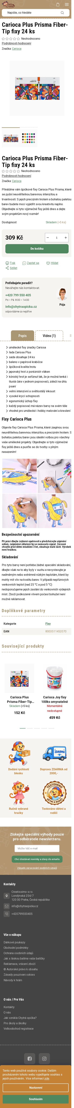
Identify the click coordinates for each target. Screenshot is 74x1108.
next (70, 694)
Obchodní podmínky (16, 947)
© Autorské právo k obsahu (21, 969)
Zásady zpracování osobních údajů (37, 867)
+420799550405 (22, 914)
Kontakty (9, 1007)
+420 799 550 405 (18, 295)
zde (46, 1078)
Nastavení (35, 1087)
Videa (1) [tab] (49, 336)
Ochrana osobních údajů (18, 953)
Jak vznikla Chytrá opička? (20, 1018)
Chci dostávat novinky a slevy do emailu (37, 859)
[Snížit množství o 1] (47, 237)
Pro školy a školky (15, 1023)
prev (4, 694)
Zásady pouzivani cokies (19, 974)
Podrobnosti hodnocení (16, 176)
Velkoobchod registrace (19, 1028)
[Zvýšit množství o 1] (65, 237)
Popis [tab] (22, 336)
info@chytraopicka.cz (21, 306)
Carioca (16, 181)
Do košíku (37, 248)
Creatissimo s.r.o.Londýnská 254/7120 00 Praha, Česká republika (30, 895)
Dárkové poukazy (14, 942)
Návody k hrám (13, 980)
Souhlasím (36, 1099)
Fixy (48, 623)
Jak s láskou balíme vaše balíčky (24, 958)
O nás (7, 1012)
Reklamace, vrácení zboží (19, 964)
